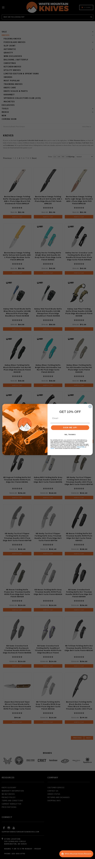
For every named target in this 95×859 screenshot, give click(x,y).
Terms (52, 448)
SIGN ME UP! (70, 428)
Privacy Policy (81, 447)
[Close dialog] (90, 406)
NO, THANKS (70, 434)
